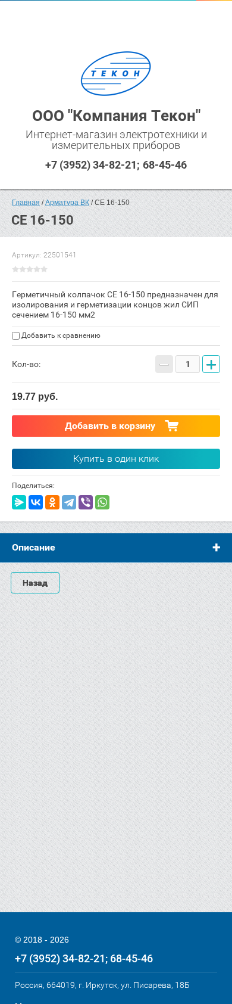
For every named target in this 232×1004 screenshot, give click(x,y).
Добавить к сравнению (60, 335)
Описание (33, 547)
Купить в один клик (116, 458)
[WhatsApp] (102, 502)
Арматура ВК (67, 202)
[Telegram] (69, 502)
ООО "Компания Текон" (116, 115)
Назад (35, 583)
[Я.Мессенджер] (19, 502)
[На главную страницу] (116, 74)
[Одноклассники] (52, 502)
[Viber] (86, 502)
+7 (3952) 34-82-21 (91, 164)
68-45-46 (165, 164)
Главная (26, 202)
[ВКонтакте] (36, 502)
